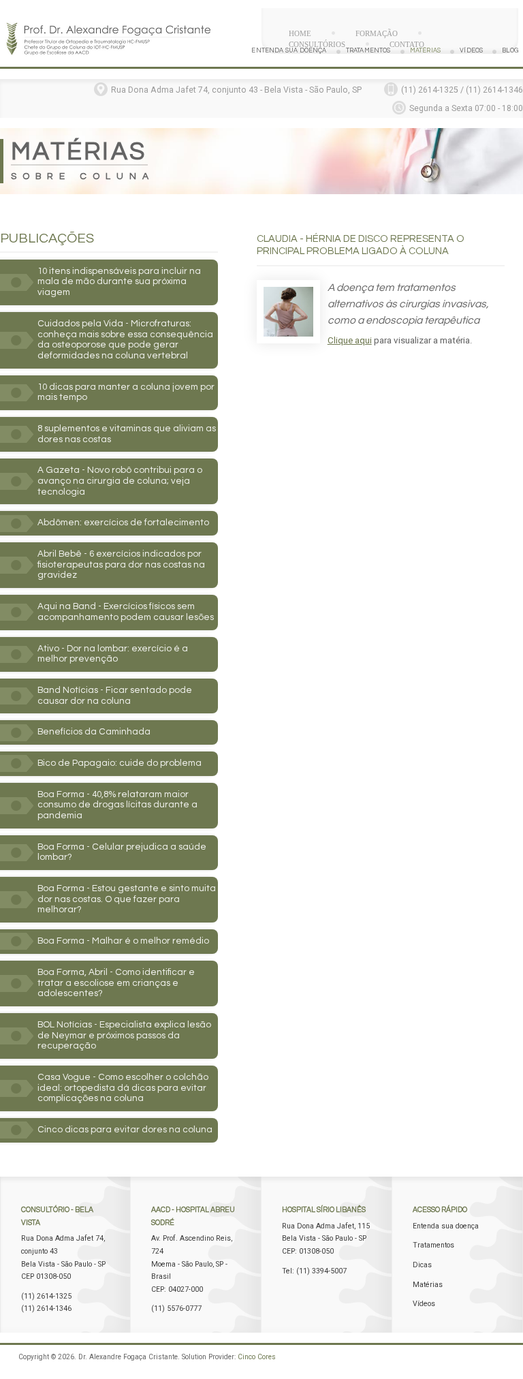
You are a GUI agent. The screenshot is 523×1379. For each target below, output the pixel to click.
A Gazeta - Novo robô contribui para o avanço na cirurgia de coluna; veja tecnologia (119, 480)
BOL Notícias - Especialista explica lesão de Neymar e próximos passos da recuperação (124, 1035)
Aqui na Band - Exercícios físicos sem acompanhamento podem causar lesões (125, 612)
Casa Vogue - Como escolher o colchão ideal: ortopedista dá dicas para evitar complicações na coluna (122, 1087)
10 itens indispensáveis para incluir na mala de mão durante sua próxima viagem (119, 281)
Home (300, 33)
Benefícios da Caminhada (93, 732)
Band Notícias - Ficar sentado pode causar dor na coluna (114, 695)
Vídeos (471, 51)
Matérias (425, 51)
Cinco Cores (257, 1357)
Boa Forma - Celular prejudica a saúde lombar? (121, 852)
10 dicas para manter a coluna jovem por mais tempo (126, 392)
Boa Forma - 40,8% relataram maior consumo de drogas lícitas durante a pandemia (117, 805)
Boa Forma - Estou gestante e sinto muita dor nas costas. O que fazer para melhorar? (126, 899)
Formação (376, 33)
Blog (510, 51)
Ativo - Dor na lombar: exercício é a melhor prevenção (112, 654)
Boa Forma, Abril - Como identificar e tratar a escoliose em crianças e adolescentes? (116, 982)
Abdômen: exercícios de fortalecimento (123, 522)
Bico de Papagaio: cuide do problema (119, 763)
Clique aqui (350, 340)
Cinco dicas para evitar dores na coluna (124, 1129)
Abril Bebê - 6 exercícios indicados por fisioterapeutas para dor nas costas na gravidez (121, 564)
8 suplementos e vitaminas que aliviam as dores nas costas (126, 434)
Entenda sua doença (288, 51)
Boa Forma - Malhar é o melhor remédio (123, 941)
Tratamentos (368, 51)
